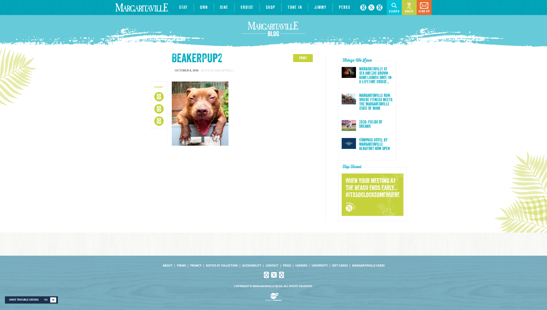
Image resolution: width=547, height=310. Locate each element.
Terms (181, 265)
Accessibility (251, 265)
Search (394, 11)
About (167, 265)
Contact (272, 265)
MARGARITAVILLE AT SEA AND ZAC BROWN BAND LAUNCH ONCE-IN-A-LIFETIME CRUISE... (376, 75)
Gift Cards (340, 265)
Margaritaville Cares (368, 265)
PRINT (303, 58)
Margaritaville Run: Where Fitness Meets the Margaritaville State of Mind (376, 102)
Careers (301, 265)
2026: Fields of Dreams (370, 124)
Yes (45, 300)
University (320, 265)
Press (287, 265)
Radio (409, 11)
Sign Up (424, 11)
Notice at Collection (222, 265)
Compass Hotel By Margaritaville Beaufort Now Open (374, 144)
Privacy (195, 265)
